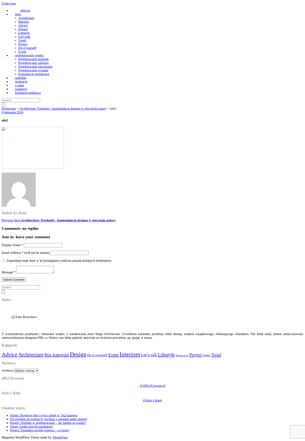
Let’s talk (149, 355)
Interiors (130, 354)
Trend (216, 355)
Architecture (31, 354)
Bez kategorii (56, 354)
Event (113, 354)
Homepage (9, 108)
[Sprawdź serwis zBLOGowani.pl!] (152, 385)
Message (9, 272)
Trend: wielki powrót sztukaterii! (31, 426)
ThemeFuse (60, 437)
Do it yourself (97, 355)
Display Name (12, 245)
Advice (9, 354)
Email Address (12, 252)
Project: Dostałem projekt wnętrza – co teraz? (39, 430)
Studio (206, 355)
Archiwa (7, 370)
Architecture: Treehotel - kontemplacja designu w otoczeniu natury (62, 108)
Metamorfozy (182, 355)
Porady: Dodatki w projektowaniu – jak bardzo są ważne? (48, 423)
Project (195, 354)
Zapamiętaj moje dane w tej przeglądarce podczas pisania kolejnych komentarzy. (59, 260)
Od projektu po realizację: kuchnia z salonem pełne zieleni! (48, 419)
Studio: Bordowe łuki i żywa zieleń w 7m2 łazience (44, 415)
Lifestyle (166, 354)
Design (78, 354)
